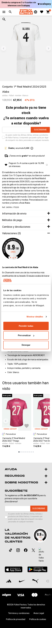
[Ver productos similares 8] (33, 451)
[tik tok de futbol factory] (10, 550)
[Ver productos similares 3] (23, 451)
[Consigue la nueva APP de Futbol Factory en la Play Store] (37, 569)
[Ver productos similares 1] (18, 451)
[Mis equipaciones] (35, 12)
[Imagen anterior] (3, 48)
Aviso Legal (39, 613)
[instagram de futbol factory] (18, 550)
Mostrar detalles (35, 316)
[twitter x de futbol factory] (33, 550)
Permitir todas (26, 326)
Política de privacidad (15, 619)
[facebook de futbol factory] (25, 550)
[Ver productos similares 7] (31, 451)
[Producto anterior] (5, 420)
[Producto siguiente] (46, 420)
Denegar (26, 345)
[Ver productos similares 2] (21, 451)
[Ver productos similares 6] (29, 451)
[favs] (41, 12)
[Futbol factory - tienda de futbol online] (26, 11)
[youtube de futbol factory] (41, 555)
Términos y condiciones (18, 613)
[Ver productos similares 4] (25, 451)
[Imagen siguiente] (48, 48)
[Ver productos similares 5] (27, 451)
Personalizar (24, 335)
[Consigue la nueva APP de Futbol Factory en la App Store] (14, 569)
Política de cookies (37, 619)
